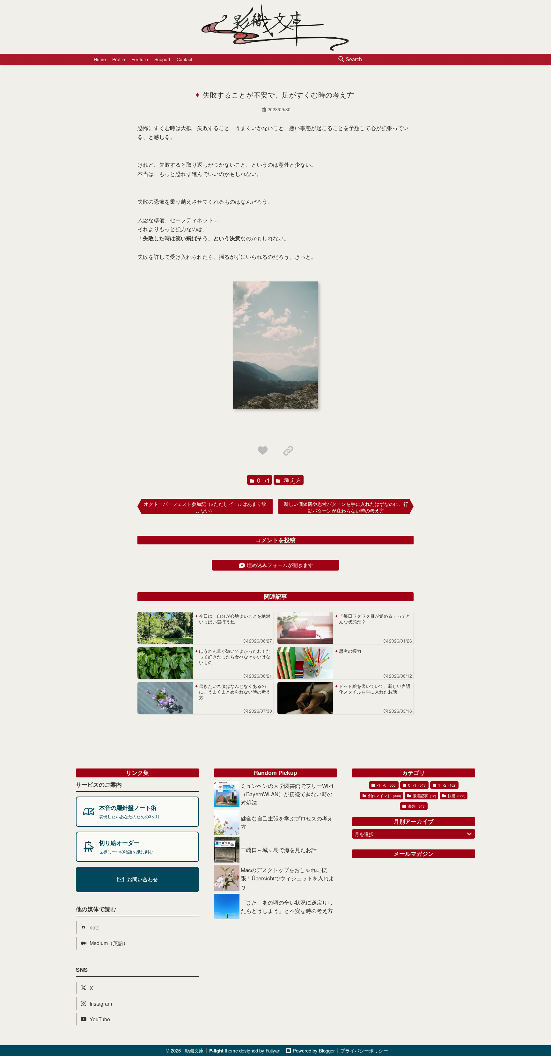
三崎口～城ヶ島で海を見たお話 (279, 850)
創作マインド (384, 795)
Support (162, 59)
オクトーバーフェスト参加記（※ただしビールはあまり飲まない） (205, 507)
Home (100, 59)
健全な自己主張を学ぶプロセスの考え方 (287, 822)
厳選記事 (424, 795)
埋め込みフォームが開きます (280, 565)
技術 (456, 795)
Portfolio (139, 59)
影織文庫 (194, 1050)
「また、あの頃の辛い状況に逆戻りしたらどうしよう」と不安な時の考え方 (287, 906)
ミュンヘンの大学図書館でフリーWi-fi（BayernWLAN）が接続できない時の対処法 (287, 794)
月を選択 (364, 834)
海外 (416, 806)
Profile (118, 59)
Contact (184, 59)
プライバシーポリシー (364, 1050)
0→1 (262, 480)
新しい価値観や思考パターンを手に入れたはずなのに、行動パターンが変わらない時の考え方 (346, 507)
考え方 (292, 480)
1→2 (447, 785)
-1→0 (386, 785)
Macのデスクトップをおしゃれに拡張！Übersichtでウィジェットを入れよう (287, 878)
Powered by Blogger (314, 1050)
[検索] (341, 59)
